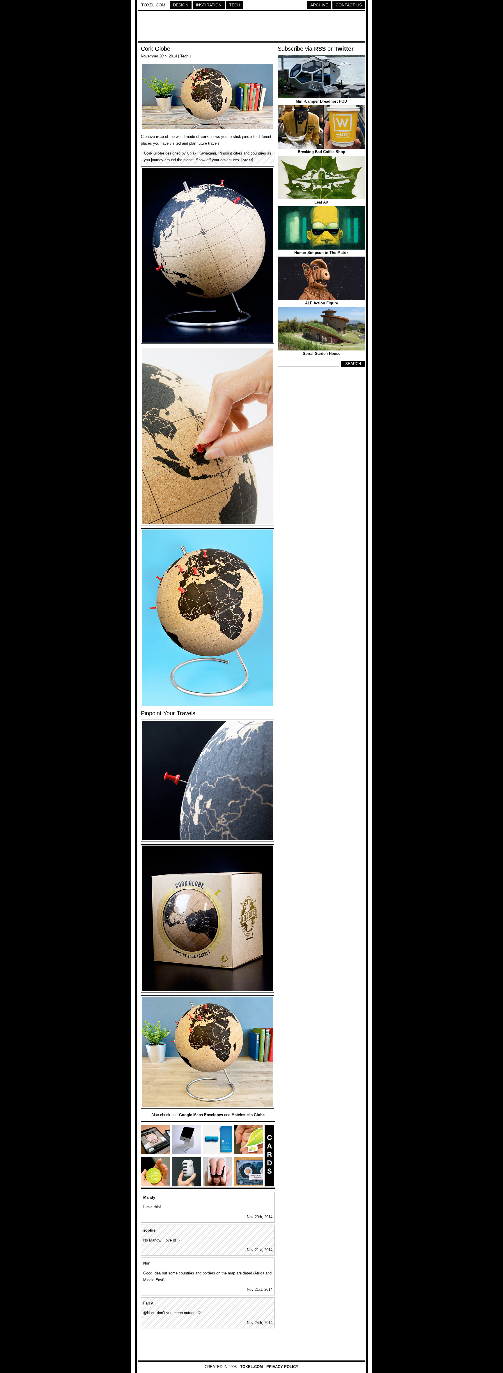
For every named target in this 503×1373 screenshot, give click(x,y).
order (247, 160)
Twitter (344, 48)
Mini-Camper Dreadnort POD (321, 101)
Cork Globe (155, 48)
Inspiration (209, 5)
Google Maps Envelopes (201, 1115)
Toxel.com (153, 5)
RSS (320, 48)
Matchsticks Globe (248, 1115)
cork (204, 136)
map (160, 136)
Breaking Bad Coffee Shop (321, 152)
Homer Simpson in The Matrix (321, 252)
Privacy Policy (282, 1367)
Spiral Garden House (321, 353)
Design (180, 5)
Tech (234, 5)
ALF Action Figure (321, 303)
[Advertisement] (251, 27)
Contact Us (349, 5)
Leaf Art (321, 202)
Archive (319, 5)
